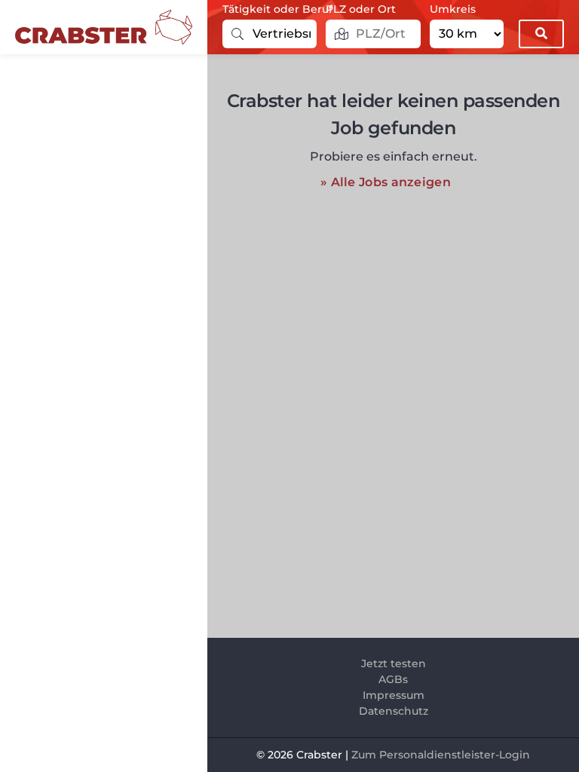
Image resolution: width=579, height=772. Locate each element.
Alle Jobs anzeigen (391, 182)
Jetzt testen (393, 663)
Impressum (393, 695)
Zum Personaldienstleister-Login (440, 754)
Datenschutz (393, 711)
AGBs (393, 679)
